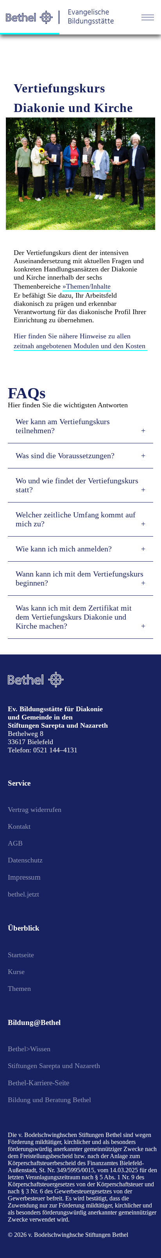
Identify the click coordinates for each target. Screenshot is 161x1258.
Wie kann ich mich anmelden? (64, 548)
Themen (19, 988)
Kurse (16, 972)
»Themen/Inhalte (87, 286)
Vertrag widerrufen (34, 809)
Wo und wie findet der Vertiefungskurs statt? (77, 485)
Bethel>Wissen (29, 1049)
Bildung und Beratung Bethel (49, 1100)
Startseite (21, 955)
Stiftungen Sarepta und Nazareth (54, 1066)
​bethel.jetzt (23, 894)
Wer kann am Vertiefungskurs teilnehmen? (63, 426)
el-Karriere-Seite (45, 1083)
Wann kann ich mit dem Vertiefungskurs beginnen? (79, 578)
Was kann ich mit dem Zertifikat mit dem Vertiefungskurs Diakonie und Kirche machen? (74, 617)
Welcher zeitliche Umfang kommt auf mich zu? (76, 519)
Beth (14, 1083)
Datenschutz (25, 860)
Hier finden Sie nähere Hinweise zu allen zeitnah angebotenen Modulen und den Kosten (79, 341)
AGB (15, 843)
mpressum (25, 877)
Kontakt (19, 826)
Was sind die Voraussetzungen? (65, 455)
